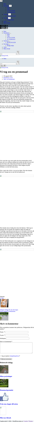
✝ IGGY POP (11, 37)
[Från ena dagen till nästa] (4, 400)
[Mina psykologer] (4, 373)
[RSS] (5, 28)
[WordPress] (7, 28)
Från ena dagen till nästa (9, 404)
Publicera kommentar (6, 359)
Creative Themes (28, 421)
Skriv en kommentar (9, 79)
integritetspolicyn (14, 356)
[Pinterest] (3, 28)
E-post (2, 335)
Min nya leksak (5, 418)
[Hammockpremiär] (4, 387)
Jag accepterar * (11, 356)
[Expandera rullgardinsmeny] (10, 33)
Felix (8, 34)
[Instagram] (1, 28)
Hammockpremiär (6, 390)
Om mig (5, 44)
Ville (8, 36)
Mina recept (6, 48)
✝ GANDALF (11, 39)
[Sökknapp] (18, 53)
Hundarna (6, 33)
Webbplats (3, 338)
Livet (11, 77)
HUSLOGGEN (11, 42)
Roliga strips (10, 45)
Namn (2, 332)
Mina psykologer (6, 376)
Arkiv (5, 47)
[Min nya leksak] (3, 414)
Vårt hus (5, 41)
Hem (4, 31)
